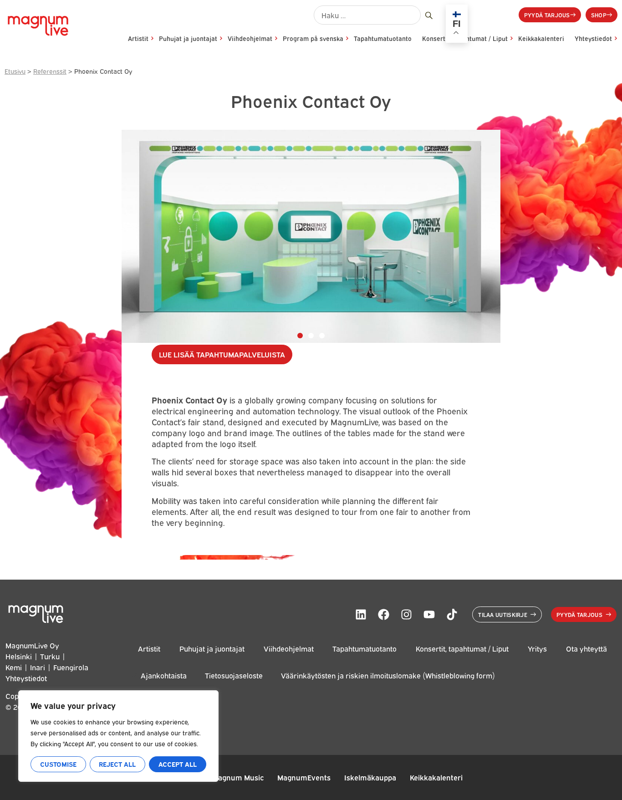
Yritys (537, 648)
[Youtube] (429, 614)
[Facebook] (383, 614)
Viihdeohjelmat (250, 38)
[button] (300, 335)
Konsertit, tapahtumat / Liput (462, 648)
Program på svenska (313, 38)
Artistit (138, 38)
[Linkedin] (360, 614)
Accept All (177, 763)
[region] (118, 736)
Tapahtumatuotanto (383, 38)
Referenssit (49, 70)
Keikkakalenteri (541, 38)
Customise (58, 763)
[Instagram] (406, 614)
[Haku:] (367, 15)
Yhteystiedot (593, 38)
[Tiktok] (451, 614)
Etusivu (15, 70)
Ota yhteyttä (586, 648)
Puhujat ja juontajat (188, 38)
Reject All (117, 763)
